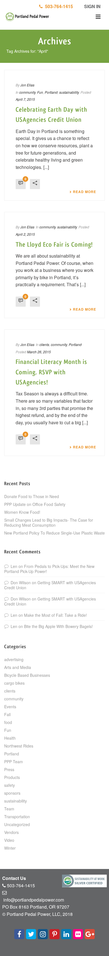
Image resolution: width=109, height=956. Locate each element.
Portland (51, 92)
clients (44, 344)
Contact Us (14, 878)
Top (104, 951)
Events (10, 706)
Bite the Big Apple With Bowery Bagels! (58, 626)
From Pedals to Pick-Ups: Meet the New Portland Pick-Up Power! (49, 568)
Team (9, 808)
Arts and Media (17, 667)
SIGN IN (92, 6)
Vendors (11, 832)
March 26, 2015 (39, 351)
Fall (7, 714)
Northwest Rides (18, 745)
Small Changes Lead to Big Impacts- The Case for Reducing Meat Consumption (48, 522)
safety (9, 785)
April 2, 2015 (25, 234)
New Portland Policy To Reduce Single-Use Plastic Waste (54, 532)
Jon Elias (27, 84)
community (27, 92)
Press (9, 769)
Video (9, 840)
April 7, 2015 (25, 99)
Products (12, 777)
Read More (84, 191)
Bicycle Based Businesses (27, 675)
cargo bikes (14, 683)
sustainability (69, 92)
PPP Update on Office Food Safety (34, 504)
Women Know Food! (22, 512)
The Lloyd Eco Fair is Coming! (54, 245)
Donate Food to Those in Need (31, 496)
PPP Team (13, 761)
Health (10, 738)
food (8, 722)
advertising (13, 659)
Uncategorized (17, 824)
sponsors (12, 792)
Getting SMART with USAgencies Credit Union (50, 585)
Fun (40, 92)
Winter (10, 847)
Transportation (17, 816)
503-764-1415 (58, 6)
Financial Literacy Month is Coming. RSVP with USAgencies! (51, 372)
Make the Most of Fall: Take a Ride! (55, 615)
